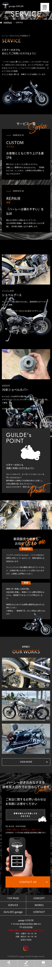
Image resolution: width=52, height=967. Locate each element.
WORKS (39, 905)
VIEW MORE (26, 762)
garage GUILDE (26, 920)
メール (43, 965)
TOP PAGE (7, 23)
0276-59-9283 (28, 927)
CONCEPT (39, 898)
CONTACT (39, 912)
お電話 (26, 965)
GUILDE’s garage (13, 912)
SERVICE (13, 905)
